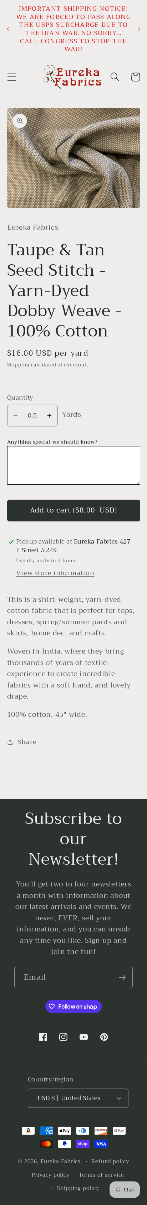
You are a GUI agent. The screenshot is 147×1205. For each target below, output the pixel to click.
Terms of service (102, 1175)
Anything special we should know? (52, 442)
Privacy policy (51, 1175)
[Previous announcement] (8, 29)
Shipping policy (78, 1188)
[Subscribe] (122, 978)
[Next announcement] (139, 29)
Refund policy (110, 1161)
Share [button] (26, 742)
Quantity (20, 398)
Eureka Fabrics (61, 1161)
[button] (11, 77)
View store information (55, 573)
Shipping (18, 365)
